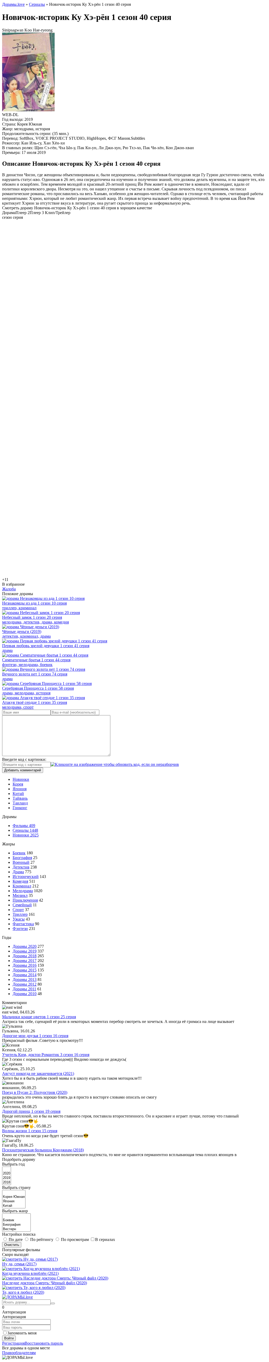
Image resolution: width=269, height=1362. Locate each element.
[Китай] (13, 1206)
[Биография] (16, 1225)
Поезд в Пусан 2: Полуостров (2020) (34, 1092)
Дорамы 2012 (25, 984)
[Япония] (13, 1201)
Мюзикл (20, 895)
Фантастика (23, 924)
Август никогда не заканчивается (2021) (38, 1073)
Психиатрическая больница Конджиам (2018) (43, 1150)
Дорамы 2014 (25, 975)
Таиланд (20, 803)
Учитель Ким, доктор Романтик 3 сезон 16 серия (45, 1054)
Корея (18, 784)
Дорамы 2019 (25, 951)
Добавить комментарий (22, 770)
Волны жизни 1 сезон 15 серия (29, 1131)
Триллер (20, 914)
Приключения (25, 900)
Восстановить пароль (44, 1343)
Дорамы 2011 (24, 989)
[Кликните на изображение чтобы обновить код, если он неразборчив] (115, 764)
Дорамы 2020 (25, 946)
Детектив (21, 867)
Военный (21, 862)
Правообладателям (19, 1352)
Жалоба (9, 589)
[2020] (6, 1173)
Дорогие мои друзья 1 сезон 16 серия (35, 1035)
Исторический (26, 876)
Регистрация (13, 1343)
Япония (20, 789)
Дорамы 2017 (25, 960)
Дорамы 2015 (25, 970)
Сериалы (25, 830)
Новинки (21, 779)
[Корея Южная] (13, 1197)
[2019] (6, 1178)
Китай (18, 793)
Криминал (22, 886)
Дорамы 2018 (25, 956)
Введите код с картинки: (24, 759)
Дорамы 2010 (25, 993)
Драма (18, 872)
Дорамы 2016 (25, 965)
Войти (9, 1338)
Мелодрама (23, 890)
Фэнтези (20, 928)
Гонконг (20, 807)
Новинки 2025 (26, 835)
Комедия (20, 881)
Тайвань (20, 798)
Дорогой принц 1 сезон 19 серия (31, 1111)
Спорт (18, 909)
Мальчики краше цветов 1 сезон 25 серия (39, 1017)
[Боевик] (16, 1220)
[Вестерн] (16, 1229)
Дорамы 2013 (25, 979)
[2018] (6, 1182)
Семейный (22, 905)
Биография (22, 857)
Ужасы (19, 919)
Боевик (19, 853)
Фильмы (24, 825)
